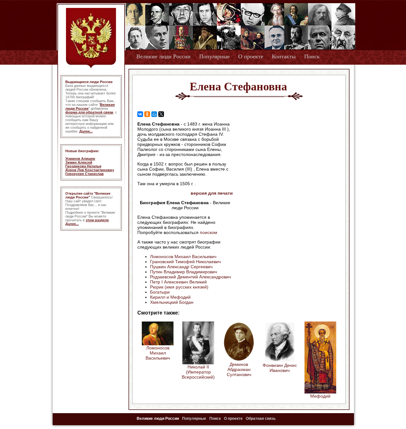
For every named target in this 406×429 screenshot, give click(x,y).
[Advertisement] (286, 162)
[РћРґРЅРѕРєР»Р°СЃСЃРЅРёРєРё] (147, 114)
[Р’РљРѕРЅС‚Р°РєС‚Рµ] (140, 114)
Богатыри (160, 292)
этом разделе (97, 220)
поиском (208, 232)
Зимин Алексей (78, 162)
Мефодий (320, 396)
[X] (161, 114)
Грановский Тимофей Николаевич (185, 261)
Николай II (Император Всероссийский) (198, 372)
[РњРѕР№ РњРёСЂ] (154, 114)
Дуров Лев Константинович (89, 170)
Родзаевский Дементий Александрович (190, 276)
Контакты (284, 56)
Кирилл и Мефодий (170, 297)
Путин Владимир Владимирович (183, 271)
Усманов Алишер (80, 158)
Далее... (86, 131)
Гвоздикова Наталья (83, 166)
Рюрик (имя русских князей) (179, 286)
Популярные (214, 56)
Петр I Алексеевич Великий (178, 281)
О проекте (250, 56)
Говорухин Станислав (84, 174)
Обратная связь (261, 418)
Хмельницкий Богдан (171, 302)
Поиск (312, 56)
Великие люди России (163, 56)
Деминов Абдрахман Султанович (239, 369)
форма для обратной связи (89, 112)
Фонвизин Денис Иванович (280, 368)
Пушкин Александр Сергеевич (181, 266)
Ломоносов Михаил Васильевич (183, 256)
